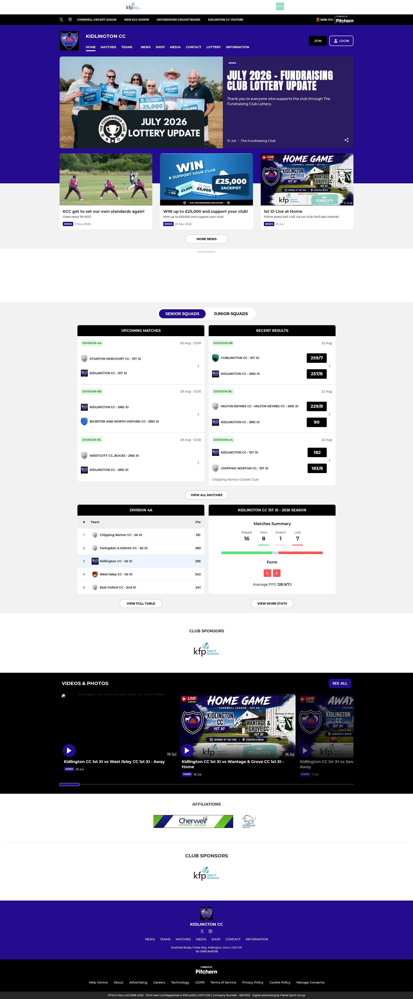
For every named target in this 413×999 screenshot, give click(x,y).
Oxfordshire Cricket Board (178, 19)
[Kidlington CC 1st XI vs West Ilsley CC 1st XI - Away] (119, 726)
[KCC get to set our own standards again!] (106, 179)
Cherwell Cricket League (97, 19)
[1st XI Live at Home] (307, 179)
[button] (90, 47)
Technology (180, 982)
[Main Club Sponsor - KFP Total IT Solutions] (133, 7)
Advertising (138, 982)
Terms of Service (223, 982)
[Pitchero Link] (344, 21)
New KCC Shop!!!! (136, 19)
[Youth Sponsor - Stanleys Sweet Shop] (280, 7)
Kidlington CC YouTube (225, 19)
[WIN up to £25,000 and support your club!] (206, 179)
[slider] (69, 784)
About (118, 982)
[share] (346, 140)
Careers (159, 982)
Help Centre (98, 982)
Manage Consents (310, 982)
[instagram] (70, 19)
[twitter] (61, 19)
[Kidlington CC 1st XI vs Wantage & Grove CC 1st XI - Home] (237, 726)
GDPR (200, 982)
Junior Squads (231, 313)
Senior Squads (182, 313)
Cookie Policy (280, 982)
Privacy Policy (253, 982)
